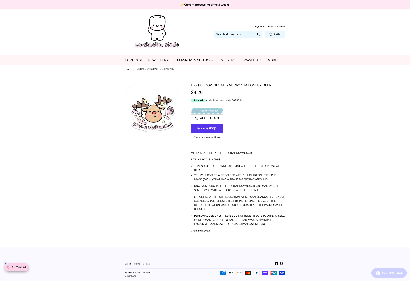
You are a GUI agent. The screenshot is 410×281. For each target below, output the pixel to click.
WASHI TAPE (253, 60)
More (272, 60)
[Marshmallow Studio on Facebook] (276, 264)
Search (128, 263)
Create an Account (276, 26)
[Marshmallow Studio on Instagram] (281, 264)
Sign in (258, 26)
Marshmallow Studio (142, 272)
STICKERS (228, 60)
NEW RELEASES (160, 60)
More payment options (207, 137)
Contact (146, 263)
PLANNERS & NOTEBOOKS (196, 60)
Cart (277, 34)
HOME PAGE (134, 60)
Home (128, 69)
